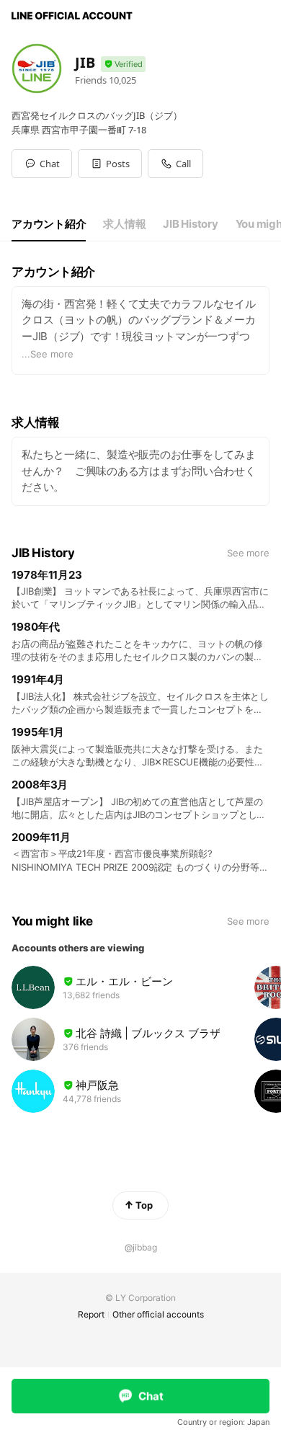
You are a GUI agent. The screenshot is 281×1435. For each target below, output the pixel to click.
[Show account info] (123, 64)
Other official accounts (158, 1314)
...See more (47, 354)
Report (91, 1314)
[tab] (49, 224)
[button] (110, 163)
